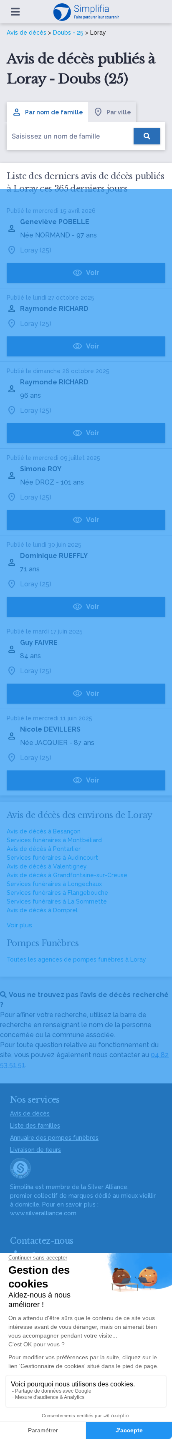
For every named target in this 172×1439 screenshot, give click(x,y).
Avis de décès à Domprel (42, 910)
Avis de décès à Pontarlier (44, 849)
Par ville (118, 112)
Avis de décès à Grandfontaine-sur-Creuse (67, 875)
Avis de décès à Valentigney (47, 866)
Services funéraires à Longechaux (54, 884)
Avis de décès (26, 32)
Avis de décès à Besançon (44, 831)
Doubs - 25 (68, 32)
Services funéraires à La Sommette (57, 901)
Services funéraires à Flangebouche (57, 892)
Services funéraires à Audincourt (52, 857)
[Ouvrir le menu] (15, 11)
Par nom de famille (54, 112)
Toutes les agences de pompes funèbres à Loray (76, 959)
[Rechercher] (147, 136)
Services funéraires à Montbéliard (54, 840)
